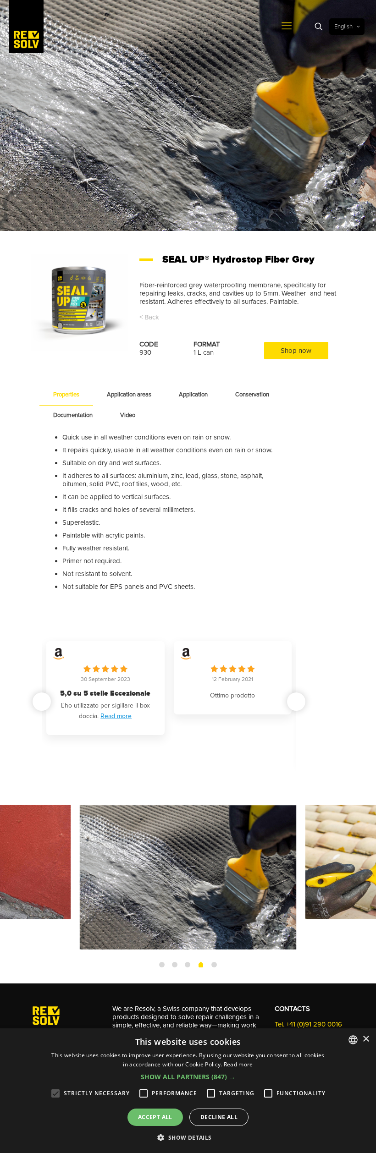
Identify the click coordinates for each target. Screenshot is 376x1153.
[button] (296, 701)
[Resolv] (26, 26)
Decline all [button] (219, 1117)
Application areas (129, 394)
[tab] (66, 394)
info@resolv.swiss (300, 1002)
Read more (138, 747)
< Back (149, 317)
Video (127, 415)
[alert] (188, 1090)
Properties (66, 394)
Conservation (252, 394)
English (343, 26)
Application (193, 394)
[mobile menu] (286, 26)
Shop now (296, 350)
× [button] (365, 1039)
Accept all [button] (155, 1117)
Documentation (73, 415)
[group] (137, 703)
